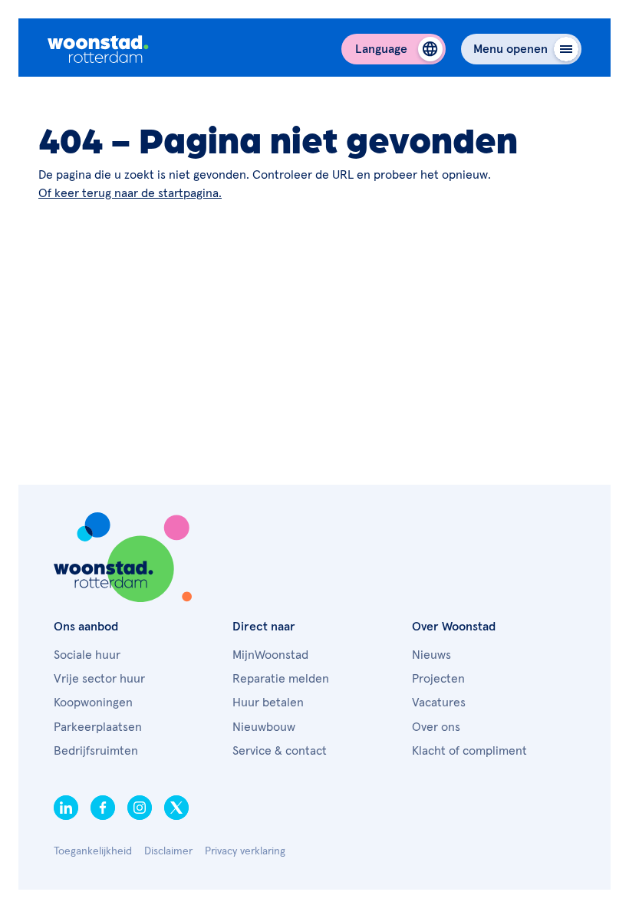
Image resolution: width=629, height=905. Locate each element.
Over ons (436, 727)
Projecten (438, 679)
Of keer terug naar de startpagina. (130, 193)
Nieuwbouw (263, 727)
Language (381, 49)
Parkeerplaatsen (98, 727)
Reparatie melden (280, 679)
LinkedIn (66, 807)
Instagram (139, 807)
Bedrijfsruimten (96, 751)
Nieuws (431, 655)
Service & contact (279, 751)
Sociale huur (87, 655)
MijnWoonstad (270, 655)
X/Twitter (176, 807)
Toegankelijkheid (93, 851)
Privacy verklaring (245, 851)
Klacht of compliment (469, 751)
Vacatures (439, 702)
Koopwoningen (93, 702)
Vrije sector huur (99, 679)
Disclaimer (168, 851)
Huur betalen (268, 702)
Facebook (103, 807)
